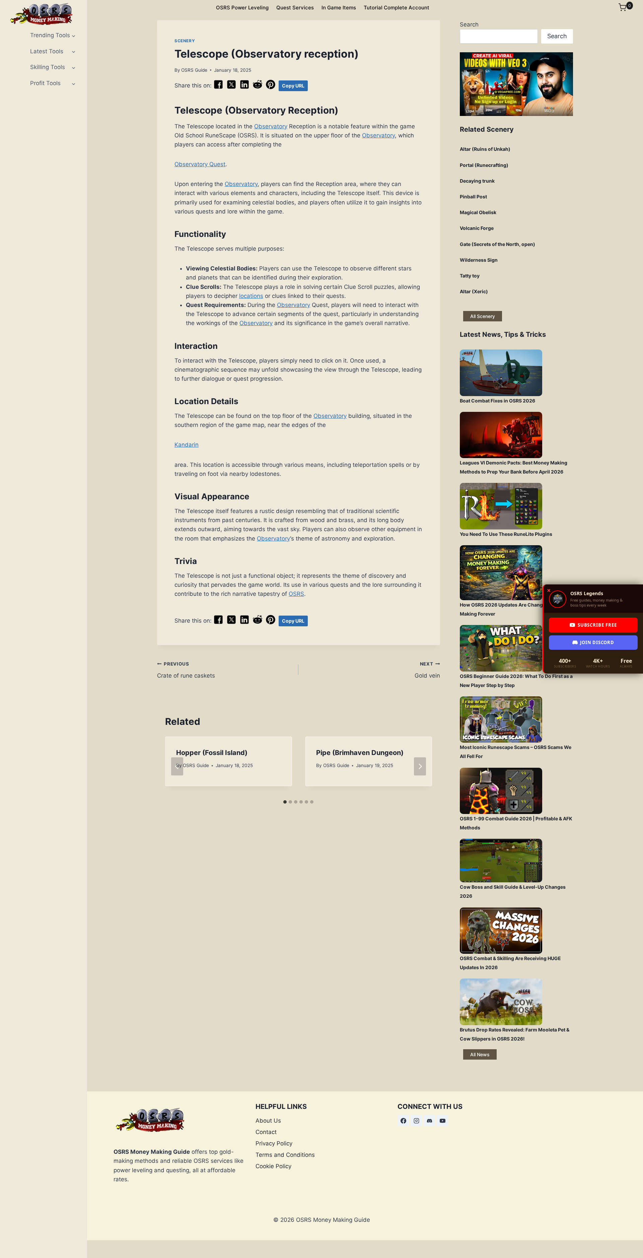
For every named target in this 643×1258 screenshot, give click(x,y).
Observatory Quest (199, 164)
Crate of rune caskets (186, 670)
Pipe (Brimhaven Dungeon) (360, 753)
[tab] (285, 802)
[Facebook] (403, 1120)
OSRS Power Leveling (242, 7)
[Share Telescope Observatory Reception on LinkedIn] (244, 87)
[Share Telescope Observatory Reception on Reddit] (258, 87)
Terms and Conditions (285, 1154)
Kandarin (186, 444)
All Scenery (482, 316)
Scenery (184, 40)
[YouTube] (442, 1120)
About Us (268, 1120)
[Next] (420, 766)
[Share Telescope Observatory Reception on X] (231, 87)
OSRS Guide (194, 70)
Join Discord (597, 642)
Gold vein (427, 670)
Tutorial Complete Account (396, 7)
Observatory (270, 126)
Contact (266, 1132)
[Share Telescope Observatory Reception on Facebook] (218, 87)
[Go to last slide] (177, 766)
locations (251, 296)
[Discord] (429, 1120)
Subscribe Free (597, 625)
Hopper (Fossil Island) (211, 753)
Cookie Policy (273, 1166)
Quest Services (295, 7)
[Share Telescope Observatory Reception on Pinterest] (271, 87)
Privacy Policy (274, 1143)
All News (480, 1054)
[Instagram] (416, 1120)
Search (469, 24)
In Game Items (339, 7)
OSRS (296, 593)
